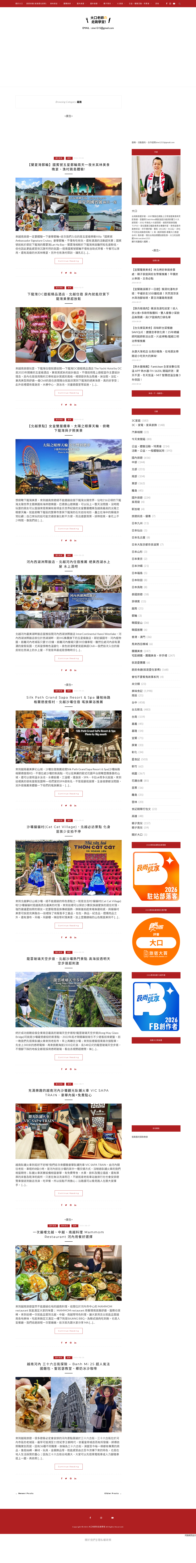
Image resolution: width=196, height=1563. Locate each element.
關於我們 (90, 1539)
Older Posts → (113, 1493)
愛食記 (136, 759)
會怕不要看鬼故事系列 (145, 676)
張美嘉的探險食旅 (140, 1137)
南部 (134, 476)
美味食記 (64, 1226)
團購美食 (137, 651)
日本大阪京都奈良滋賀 (145, 544)
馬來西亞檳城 (140, 644)
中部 (134, 462)
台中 (134, 702)
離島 (134, 490)
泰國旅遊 (137, 594)
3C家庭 (136, 420)
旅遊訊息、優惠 (141, 516)
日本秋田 (137, 580)
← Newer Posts (24, 1493)
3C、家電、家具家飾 (144, 425)
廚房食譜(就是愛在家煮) (36, 4)
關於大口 (19, 4)
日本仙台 (137, 530)
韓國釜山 (137, 622)
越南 (69, 158)
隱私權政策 (104, 1539)
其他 (157, 4)
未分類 (136, 683)
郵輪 (134, 615)
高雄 (134, 816)
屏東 (134, 745)
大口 (134, 211)
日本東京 (137, 558)
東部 (134, 483)
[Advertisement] (156, 115)
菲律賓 (136, 601)
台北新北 (137, 709)
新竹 (134, 766)
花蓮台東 (137, 780)
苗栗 (134, 787)
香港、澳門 (138, 637)
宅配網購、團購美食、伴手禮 (149, 655)
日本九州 (137, 523)
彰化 (134, 752)
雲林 (134, 802)
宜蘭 (134, 738)
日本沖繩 (137, 565)
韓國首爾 (137, 629)
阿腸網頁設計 (190, 1535)
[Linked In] (75, 272)
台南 (134, 716)
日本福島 (137, 573)
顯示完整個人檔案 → (141, 241)
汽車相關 (137, 432)
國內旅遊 (137, 457)
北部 (134, 469)
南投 (134, 695)
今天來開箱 (138, 439)
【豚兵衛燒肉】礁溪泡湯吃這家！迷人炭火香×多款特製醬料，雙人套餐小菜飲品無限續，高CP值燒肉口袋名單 (156, 313)
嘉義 (134, 723)
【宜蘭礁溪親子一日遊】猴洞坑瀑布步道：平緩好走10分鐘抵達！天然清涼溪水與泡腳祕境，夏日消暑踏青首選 (155, 293)
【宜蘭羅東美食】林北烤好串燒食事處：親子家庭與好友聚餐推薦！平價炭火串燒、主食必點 (155, 274)
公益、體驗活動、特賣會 (147, 446)
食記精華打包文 (141, 809)
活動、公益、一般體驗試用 (148, 450)
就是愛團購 (138, 662)
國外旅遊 (59, 158)
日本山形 (137, 551)
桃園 (134, 773)
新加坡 (136, 509)
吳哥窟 (136, 501)
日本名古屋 (138, 537)
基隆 (134, 730)
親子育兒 (137, 823)
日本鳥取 (137, 587)
